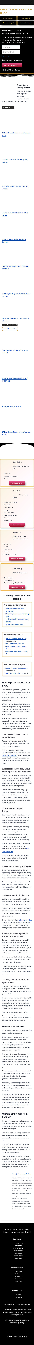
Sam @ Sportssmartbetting (21, 1174)
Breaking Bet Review (17, 558)
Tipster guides (18, 1258)
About (6, 1232)
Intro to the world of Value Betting (16, 638)
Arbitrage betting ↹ (8, 18)
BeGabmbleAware (20, 1320)
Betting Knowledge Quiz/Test (12, 406)
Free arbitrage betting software (15, 624)
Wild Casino (18, 1297)
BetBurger (18, 1274)
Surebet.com (18, 1281)
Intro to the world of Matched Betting (16, 668)
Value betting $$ (25, 18)
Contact (14, 1229)
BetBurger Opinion (17, 524)
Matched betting (18, 1250)
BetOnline (18, 1294)
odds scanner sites (25, 920)
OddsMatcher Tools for (13, 673)
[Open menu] (31, 2)
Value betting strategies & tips (15, 643)
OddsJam (18, 1279)
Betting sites (18, 1245)
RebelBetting (18, 1271)
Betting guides (18, 1255)
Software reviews (18, 1248)
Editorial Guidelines (17, 1232)
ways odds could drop (9, 755)
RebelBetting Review (17, 483)
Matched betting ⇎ (8, 23)
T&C (27, 1232)
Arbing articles (18, 1243)
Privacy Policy (5, 56)
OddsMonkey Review (17, 587)
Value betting (18, 1253)
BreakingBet (18, 1276)
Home (7, 1229)
